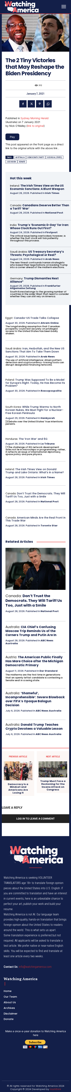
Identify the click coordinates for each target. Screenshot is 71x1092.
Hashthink (55, 1089)
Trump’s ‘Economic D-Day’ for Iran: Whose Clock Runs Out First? (39, 226)
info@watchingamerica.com (35, 967)
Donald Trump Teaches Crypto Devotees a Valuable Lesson (34, 726)
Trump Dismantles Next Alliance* (34, 280)
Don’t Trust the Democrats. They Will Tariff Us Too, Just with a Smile (35, 495)
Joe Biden (11, 162)
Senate (22, 162)
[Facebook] (23, 103)
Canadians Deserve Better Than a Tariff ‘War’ (39, 206)
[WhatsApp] (48, 103)
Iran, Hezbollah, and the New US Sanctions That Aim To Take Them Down (34, 350)
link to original (35, 125)
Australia (20, 157)
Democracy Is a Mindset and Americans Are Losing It (18, 788)
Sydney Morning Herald (35, 118)
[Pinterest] (39, 103)
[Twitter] (31, 103)
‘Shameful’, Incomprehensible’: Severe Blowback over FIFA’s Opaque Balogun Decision (35, 699)
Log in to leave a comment (35, 818)
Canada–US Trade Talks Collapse (36, 318)
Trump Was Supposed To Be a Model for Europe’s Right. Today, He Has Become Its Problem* (35, 383)
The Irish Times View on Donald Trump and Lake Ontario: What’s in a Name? (34, 470)
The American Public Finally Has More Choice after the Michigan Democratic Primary (34, 661)
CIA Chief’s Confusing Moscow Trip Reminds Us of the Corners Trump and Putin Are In (30, 631)
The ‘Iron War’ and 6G (33, 439)
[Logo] (31, 7)
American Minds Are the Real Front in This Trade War (35, 519)
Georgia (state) (54, 157)
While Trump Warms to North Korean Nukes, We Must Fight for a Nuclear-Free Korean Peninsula (34, 410)
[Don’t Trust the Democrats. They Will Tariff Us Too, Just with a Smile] (35, 569)
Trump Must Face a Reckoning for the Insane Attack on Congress (53, 785)
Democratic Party (35, 157)
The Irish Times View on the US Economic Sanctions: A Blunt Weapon (37, 187)
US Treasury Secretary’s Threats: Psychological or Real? (37, 253)
